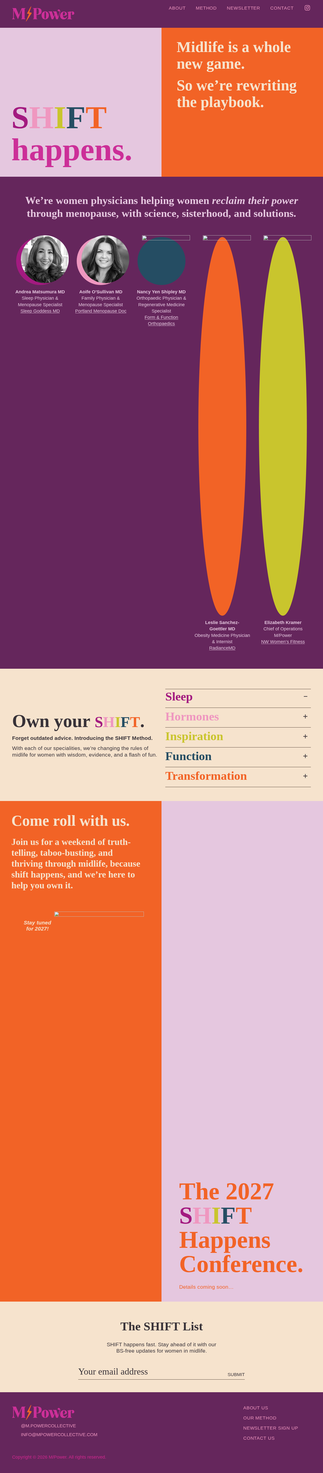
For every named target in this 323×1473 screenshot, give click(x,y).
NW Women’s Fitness (283, 641)
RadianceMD (222, 648)
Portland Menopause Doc (100, 311)
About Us (255, 1407)
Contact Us (259, 1438)
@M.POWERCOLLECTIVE (48, 1425)
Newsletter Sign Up (270, 1428)
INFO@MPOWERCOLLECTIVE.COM (59, 1434)
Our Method (260, 1417)
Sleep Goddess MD (40, 311)
